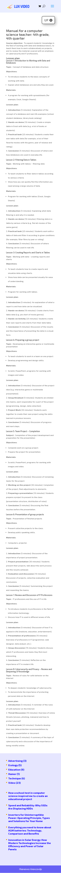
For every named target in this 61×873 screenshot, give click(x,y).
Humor (12, 773)
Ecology (13, 765)
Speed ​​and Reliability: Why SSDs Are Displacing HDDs (27, 807)
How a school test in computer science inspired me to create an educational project (28, 795)
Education (14, 769)
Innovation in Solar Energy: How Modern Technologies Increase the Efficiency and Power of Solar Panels (29, 844)
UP (46, 20)
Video (11, 782)
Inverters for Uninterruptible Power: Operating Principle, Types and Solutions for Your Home (29, 817)
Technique (14, 778)
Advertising (15, 760)
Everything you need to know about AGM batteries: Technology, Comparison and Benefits (29, 830)
